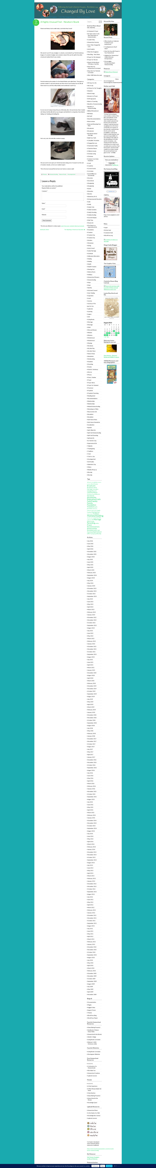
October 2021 (91, 651)
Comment (45, 191)
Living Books (91, 319)
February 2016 (92, 786)
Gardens (90, 240)
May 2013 (90, 870)
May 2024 (90, 583)
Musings (90, 343)
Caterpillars (95, 489)
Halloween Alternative (94, 256)
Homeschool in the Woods (95, 1034)
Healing (90, 258)
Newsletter (91, 356)
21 (109, 333)
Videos (89, 467)
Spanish (90, 427)
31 (116, 335)
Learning (90, 311)
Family (89, 204)
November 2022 (92, 620)
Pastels (90, 367)
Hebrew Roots (91, 272)
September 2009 (92, 981)
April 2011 (90, 936)
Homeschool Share (93, 1110)
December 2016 (92, 760)
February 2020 (92, 683)
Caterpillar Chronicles (93, 140)
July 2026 (90, 541)
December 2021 (92, 646)
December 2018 (92, 715)
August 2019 (91, 696)
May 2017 (90, 752)
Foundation (91, 229)
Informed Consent (92, 290)
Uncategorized (71, 174)
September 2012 (92, 891)
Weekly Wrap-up (92, 469)
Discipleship (91, 183)
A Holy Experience (92, 1086)
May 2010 (90, 963)
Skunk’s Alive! (45, 229)
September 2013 (92, 860)
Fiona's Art (90, 223)
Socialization (91, 425)
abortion (95, 482)
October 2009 (91, 978)
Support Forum (92, 1010)
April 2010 (90, 965)
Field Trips (90, 220)
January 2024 (91, 586)
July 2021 (90, 659)
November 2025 (92, 554)
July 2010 (90, 960)
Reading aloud (91, 396)
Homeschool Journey (93, 42)
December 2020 (92, 673)
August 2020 (91, 675)
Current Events (92, 168)
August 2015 (91, 799)
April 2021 (90, 665)
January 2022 (91, 643)
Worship (90, 472)
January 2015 (91, 818)
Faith (89, 201)
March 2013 (91, 875)
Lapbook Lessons (92, 1075)
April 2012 (90, 905)
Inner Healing (91, 293)
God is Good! (91, 248)
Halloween (94, 508)
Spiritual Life (91, 438)
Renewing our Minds (93, 409)
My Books (90, 345)
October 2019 (91, 691)
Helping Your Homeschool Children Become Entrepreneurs (111, 57)
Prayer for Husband (93, 385)
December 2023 (92, 588)
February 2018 (92, 733)
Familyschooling (92, 215)
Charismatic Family (93, 145)
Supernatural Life (92, 443)
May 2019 (90, 701)
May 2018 (90, 731)
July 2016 (90, 773)
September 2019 (92, 694)
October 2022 (91, 622)
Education (90, 191)
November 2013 (92, 854)
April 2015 (90, 810)
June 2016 (90, 775)
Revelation (90, 414)
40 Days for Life (92, 83)
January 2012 (91, 912)
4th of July (90, 85)
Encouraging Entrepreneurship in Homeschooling (109, 63)
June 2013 (90, 868)
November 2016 (92, 762)
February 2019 (92, 709)
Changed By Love (92, 143)
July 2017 (90, 749)
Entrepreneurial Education (95, 199)
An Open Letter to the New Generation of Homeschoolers (93, 35)
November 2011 (92, 918)
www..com (111, 191)
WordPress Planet (93, 1018)
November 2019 (92, 688)
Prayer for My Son (93, 59)
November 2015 (92, 791)
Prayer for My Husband (83, 17)
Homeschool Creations (94, 1073)
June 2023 (90, 601)
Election (90, 194)
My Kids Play (91, 348)
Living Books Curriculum (94, 1039)
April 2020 (90, 678)
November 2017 (92, 741)
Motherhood (91, 338)
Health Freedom (92, 266)
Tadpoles (90, 446)
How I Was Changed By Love (67, 17)
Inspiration (90, 295)
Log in (106, 227)
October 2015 (91, 794)
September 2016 (92, 767)
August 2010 (91, 957)
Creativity (90, 166)
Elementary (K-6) (92, 196)
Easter (89, 188)
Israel (89, 298)
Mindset (90, 332)
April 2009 (90, 992)
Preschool (90, 388)
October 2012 (91, 889)
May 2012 (90, 902)
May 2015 (90, 807)
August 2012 (91, 894)
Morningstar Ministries (94, 1054)
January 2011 (91, 944)
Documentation (92, 1002)
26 (105, 335)
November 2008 (92, 994)
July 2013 (90, 865)
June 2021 (90, 662)
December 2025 (92, 551)
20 (107, 333)
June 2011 (90, 931)
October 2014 (91, 825)
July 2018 (90, 728)
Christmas (90, 156)
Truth (89, 454)
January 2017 (91, 757)
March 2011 (91, 939)
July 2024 (90, 580)
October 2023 (91, 593)
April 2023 (90, 607)
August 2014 (91, 831)
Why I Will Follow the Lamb (95, 75)
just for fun (91, 306)
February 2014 (92, 847)
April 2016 (90, 781)
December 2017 (92, 738)
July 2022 (90, 630)
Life (92, 519)
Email (43, 209)
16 (114, 331)
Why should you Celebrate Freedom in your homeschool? (111, 42)
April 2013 (90, 873)
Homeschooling (54, 174)
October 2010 (91, 952)
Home (42, 17)
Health (89, 264)
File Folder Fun (91, 1070)
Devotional (91, 180)
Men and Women (92, 330)
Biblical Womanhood (93, 111)
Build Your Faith (92, 138)
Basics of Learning (92, 101)
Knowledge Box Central (94, 1115)
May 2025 (90, 564)
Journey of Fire (92, 303)
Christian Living (92, 153)
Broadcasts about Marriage (92, 488)
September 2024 (92, 575)
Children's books (92, 151)
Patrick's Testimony (93, 369)
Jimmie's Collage (92, 1037)
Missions (90, 335)
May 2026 (90, 546)
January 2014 (91, 849)
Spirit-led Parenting (93, 435)
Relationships (91, 401)
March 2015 (91, 812)
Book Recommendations (94, 119)
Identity (90, 287)
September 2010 (92, 955)
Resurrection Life (92, 411)
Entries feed (107, 230)
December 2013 (92, 852)
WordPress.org (108, 235)
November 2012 (92, 886)
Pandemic (90, 361)
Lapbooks (90, 309)
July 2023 (90, 599)
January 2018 (91, 736)
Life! (89, 316)
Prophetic (90, 390)
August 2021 (91, 657)
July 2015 (90, 802)
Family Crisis (91, 207)
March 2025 (91, 570)
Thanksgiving (91, 448)
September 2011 (92, 923)
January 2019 (91, 712)
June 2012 (90, 899)
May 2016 (90, 778)
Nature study (90, 521)
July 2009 (90, 986)
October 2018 (91, 720)
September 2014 (92, 828)
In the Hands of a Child (94, 1113)
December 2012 (92, 883)
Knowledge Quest (92, 1102)
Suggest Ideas (91, 1007)
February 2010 (92, 970)
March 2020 (91, 680)
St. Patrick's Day (92, 440)
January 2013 (91, 881)
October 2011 (91, 920)
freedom (90, 507)
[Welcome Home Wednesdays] (112, 351)
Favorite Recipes (92, 217)
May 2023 (90, 604)
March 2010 (91, 968)
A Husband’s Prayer (93, 31)
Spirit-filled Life (92, 430)
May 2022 (90, 636)
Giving (89, 245)
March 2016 (91, 783)
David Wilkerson (96, 494)
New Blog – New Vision (94, 54)
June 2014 (90, 836)
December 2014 (92, 820)
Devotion (90, 178)
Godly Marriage (92, 251)
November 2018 (92, 717)
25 (118, 333)
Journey (90, 301)
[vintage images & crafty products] (110, 277)
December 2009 (92, 973)
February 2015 (92, 815)
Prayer (89, 380)
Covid (89, 163)
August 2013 (91, 862)
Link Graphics (91, 49)
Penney (45, 174)
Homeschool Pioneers (93, 277)
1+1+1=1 (90, 1063)
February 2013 (92, 878)
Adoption (90, 91)
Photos (90, 374)
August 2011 (91, 926)
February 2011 (92, 941)
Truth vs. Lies (91, 456)
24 (116, 333)
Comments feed (108, 232)
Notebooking (91, 359)
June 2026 (90, 543)
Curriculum (90, 171)
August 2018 (91, 725)
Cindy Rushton (91, 1093)
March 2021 (91, 667)
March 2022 (91, 638)
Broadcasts (91, 128)
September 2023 (92, 596)
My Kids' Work (91, 351)
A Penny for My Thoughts (95, 88)
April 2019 (90, 704)
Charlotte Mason (92, 148)
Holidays (90, 274)
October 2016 (91, 765)
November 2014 (92, 823)
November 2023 (92, 591)
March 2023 (91, 609)
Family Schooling (92, 212)
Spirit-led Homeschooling (94, 432)
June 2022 (90, 633)
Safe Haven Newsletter (94, 422)
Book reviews (91, 121)
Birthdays (90, 113)
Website (44, 214)
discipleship (91, 497)
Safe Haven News (92, 419)
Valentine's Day (92, 464)
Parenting (90, 364)
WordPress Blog (92, 1015)
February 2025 (92, 572)
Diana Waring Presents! (94, 1027)
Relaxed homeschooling (94, 406)
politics (97, 523)
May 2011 (90, 934)
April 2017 (90, 754)
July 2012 (90, 897)
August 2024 (91, 578)
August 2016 (91, 770)
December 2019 (92, 686)
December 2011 (92, 915)
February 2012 (92, 910)
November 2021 (92, 649)
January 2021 (91, 670)
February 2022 (92, 641)
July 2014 (90, 833)
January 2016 (91, 788)
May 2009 (90, 989)
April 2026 (90, 549)
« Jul (105, 337)
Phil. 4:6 (90, 372)
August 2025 (91, 556)
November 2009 (92, 976)
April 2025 (90, 567)
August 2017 (91, 746)
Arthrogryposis (92, 98)
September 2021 (92, 654)
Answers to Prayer (93, 96)
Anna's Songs (91, 93)
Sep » (108, 337)
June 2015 (90, 804)
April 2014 (90, 841)
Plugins (89, 1005)
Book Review (94, 484)
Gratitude (90, 253)
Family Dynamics (92, 209)
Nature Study (62, 174)
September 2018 (92, 723)
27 (107, 335)
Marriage (90, 322)
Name (44, 203)
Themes (90, 1012)
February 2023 (92, 612)
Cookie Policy (91, 39)
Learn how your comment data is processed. (72, 226)
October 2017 (91, 744)
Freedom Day (91, 235)
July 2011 (90, 928)
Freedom (90, 232)
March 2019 (91, 707)
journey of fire (97, 517)
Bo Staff (90, 116)
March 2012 (91, 907)
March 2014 (91, 844)
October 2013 (91, 857)
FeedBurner (115, 165)
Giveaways (91, 243)
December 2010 (92, 947)
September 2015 (92, 796)
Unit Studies (91, 461)
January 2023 (91, 614)
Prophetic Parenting (93, 393)
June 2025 (90, 562)
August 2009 (91, 984)
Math (89, 327)
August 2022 (91, 628)
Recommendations (92, 398)
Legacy (89, 314)
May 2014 (90, 839)
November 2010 (92, 949)
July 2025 (90, 559)
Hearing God (91, 269)
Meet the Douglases (51, 17)
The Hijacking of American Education (74, 229)
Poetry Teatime (92, 377)
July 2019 (90, 699)
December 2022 (92, 617)
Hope (89, 282)
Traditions (90, 451)
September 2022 (92, 625)
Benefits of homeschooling (95, 104)
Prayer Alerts (91, 382)
